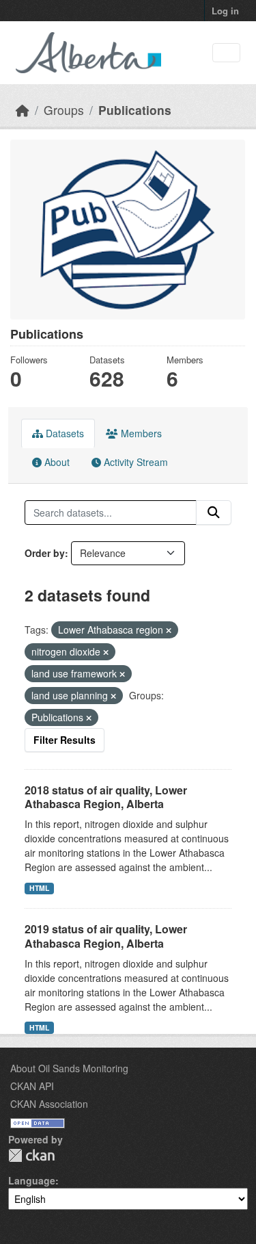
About (56, 462)
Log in (225, 10)
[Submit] (213, 512)
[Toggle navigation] (226, 53)
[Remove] (168, 630)
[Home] (22, 109)
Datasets (63, 433)
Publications (134, 109)
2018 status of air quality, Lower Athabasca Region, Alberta (106, 797)
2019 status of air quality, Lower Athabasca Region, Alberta (106, 936)
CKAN (31, 1155)
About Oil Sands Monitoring (69, 1068)
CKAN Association (49, 1104)
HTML (39, 888)
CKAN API (32, 1086)
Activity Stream (134, 462)
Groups (64, 109)
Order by (45, 553)
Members (140, 433)
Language (31, 1180)
